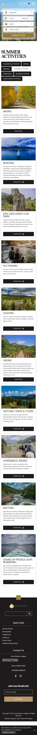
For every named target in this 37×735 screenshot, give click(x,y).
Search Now (18, 35)
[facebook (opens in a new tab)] (16, 676)
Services (6, 69)
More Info (19, 131)
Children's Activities (11, 64)
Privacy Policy (6, 640)
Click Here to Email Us (18, 670)
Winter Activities (22, 74)
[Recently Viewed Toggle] (25, 3)
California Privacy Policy (10, 643)
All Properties (6, 631)
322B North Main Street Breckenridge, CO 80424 (10, 660)
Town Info (7, 74)
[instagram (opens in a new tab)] (20, 676)
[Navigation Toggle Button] (33, 3)
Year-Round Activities (11, 78)
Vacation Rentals (7, 629)
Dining (26, 64)
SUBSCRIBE (18, 699)
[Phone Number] (20, 3)
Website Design (9, 718)
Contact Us (6, 637)
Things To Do (6, 634)
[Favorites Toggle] (29, 3)
